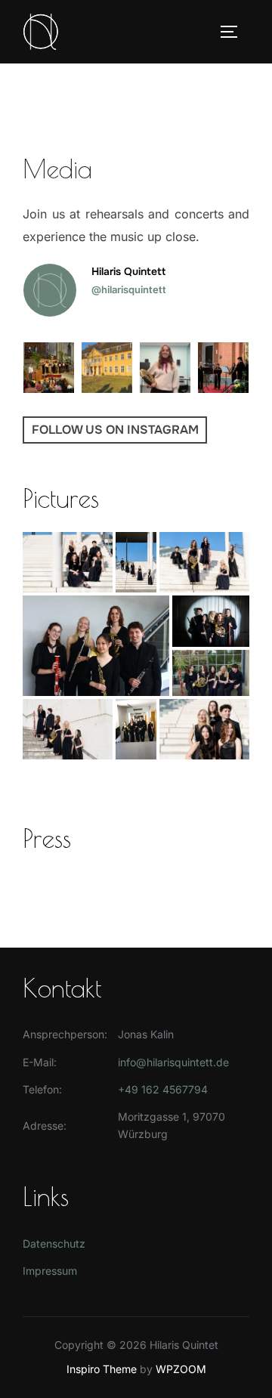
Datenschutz (54, 1243)
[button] (68, 562)
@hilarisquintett (128, 289)
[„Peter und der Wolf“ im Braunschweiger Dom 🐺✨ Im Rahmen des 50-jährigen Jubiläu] (48, 367)
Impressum (50, 1270)
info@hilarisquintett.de (173, 1062)
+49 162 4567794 (163, 1089)
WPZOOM (181, 1368)
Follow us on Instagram (115, 430)
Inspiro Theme (101, 1368)
